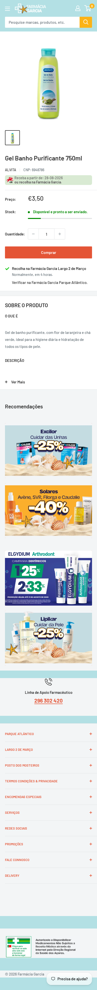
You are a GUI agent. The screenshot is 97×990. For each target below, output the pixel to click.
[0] (88, 8)
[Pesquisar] (86, 22)
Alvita (10, 170)
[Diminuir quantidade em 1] (33, 234)
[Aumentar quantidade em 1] (59, 234)
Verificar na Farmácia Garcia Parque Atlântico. (50, 282)
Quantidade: (15, 234)
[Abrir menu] (7, 9)
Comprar (48, 252)
